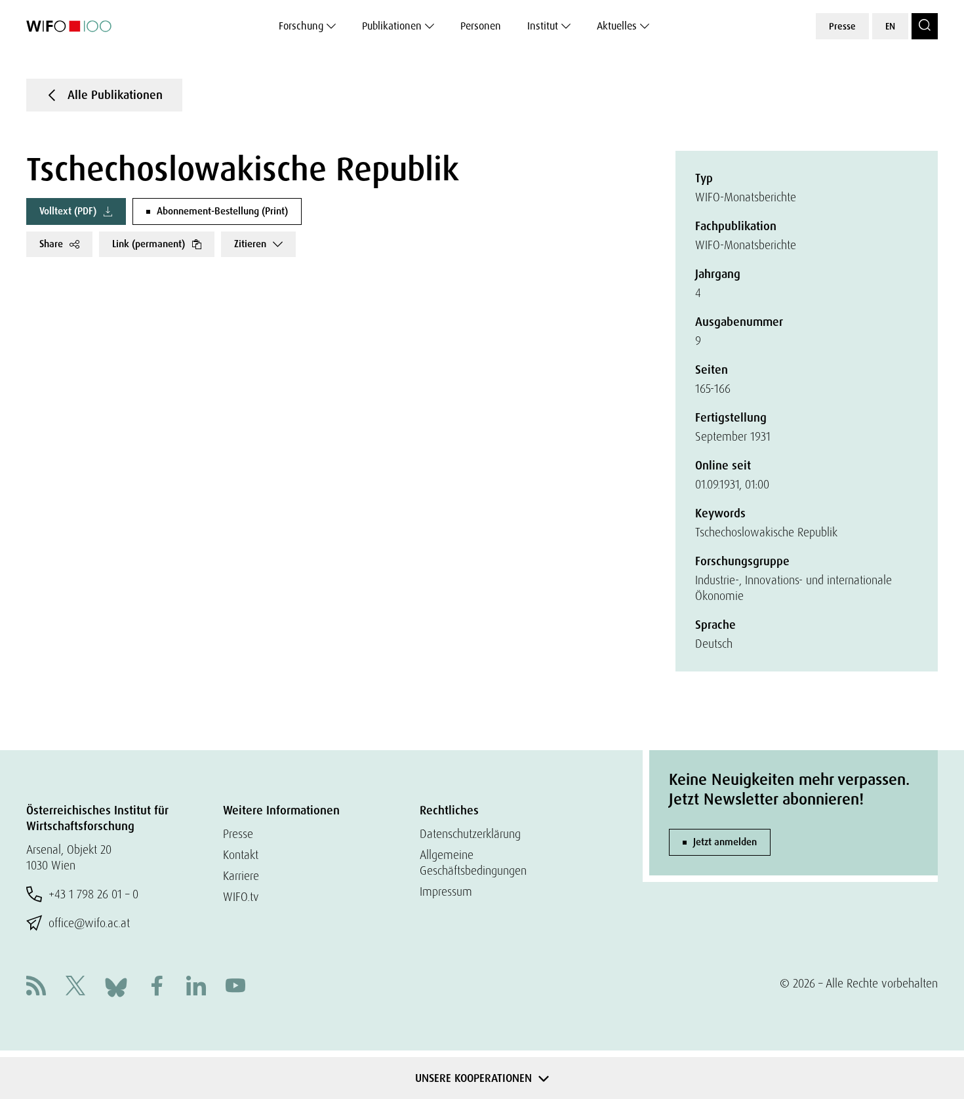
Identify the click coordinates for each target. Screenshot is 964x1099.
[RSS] (36, 987)
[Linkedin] (196, 987)
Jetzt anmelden (725, 842)
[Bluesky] (116, 986)
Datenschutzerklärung (470, 833)
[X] (75, 987)
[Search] (925, 26)
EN (890, 26)
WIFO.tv (241, 896)
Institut (542, 26)
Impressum (446, 891)
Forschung (301, 26)
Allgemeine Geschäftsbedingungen (473, 862)
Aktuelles (617, 26)
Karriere (241, 875)
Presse (842, 26)
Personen (480, 26)
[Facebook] (157, 987)
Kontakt (240, 854)
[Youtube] (235, 987)
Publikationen (392, 26)
